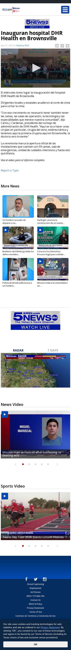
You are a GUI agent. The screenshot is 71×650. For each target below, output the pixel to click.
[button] (35, 67)
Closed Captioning (35, 584)
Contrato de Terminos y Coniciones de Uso (36, 615)
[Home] (22, 10)
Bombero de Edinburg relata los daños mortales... (18, 253)
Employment (35, 588)
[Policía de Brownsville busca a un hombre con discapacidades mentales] (18, 269)
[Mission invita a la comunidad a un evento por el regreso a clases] (53, 269)
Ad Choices (35, 592)
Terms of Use (35, 612)
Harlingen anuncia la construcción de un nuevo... (50, 221)
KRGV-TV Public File (35, 596)
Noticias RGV (23, 45)
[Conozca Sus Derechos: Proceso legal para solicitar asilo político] (53, 238)
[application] (35, 68)
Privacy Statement (35, 608)
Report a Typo (10, 170)
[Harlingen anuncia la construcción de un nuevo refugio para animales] (53, 206)
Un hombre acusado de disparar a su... (14, 221)
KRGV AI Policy (35, 604)
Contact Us (35, 600)
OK (35, 644)
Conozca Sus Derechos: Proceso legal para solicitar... (51, 253)
